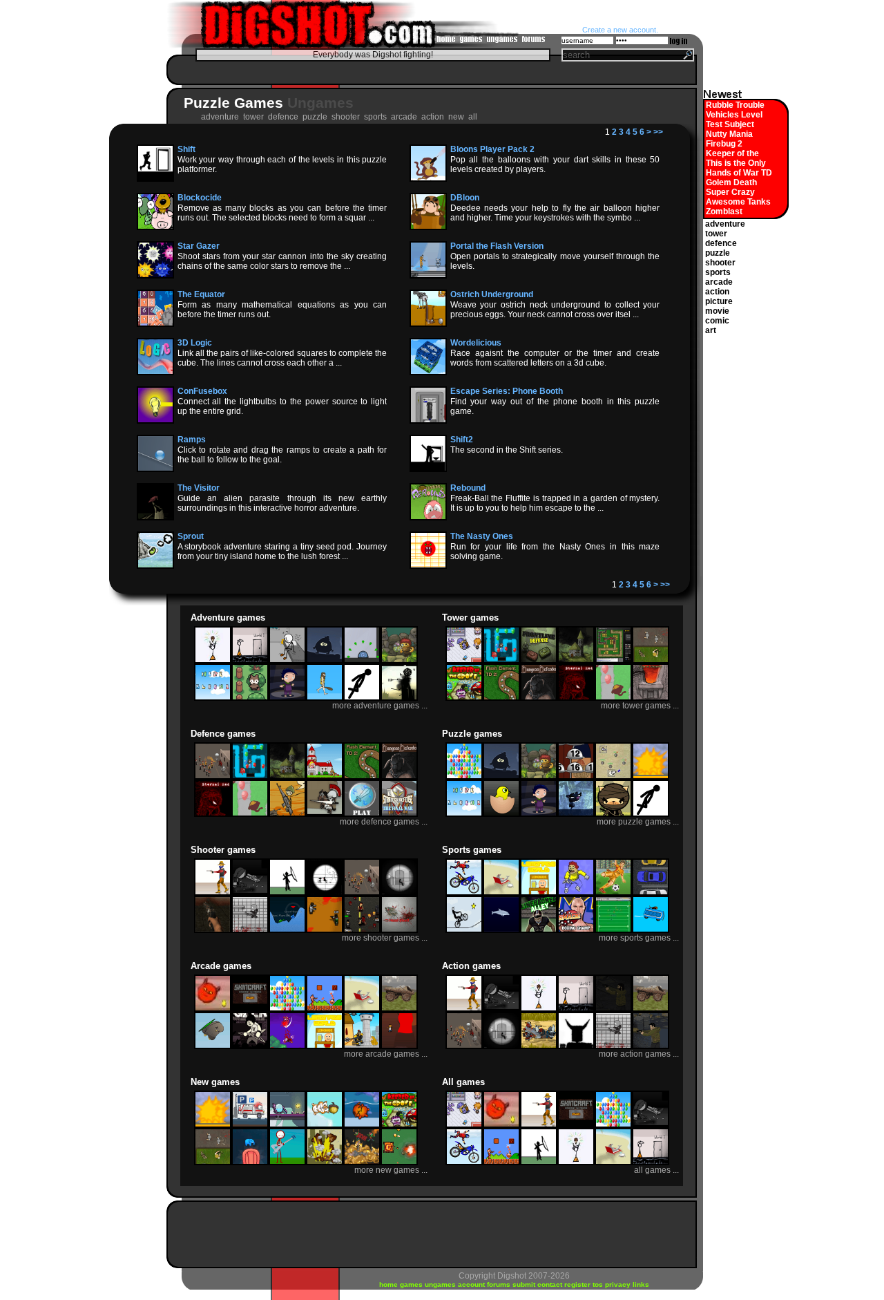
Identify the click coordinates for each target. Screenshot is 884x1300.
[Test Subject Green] (287, 1125)
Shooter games (223, 850)
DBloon (464, 197)
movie (717, 311)
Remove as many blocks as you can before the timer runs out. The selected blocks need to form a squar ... (282, 213)
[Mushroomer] (399, 661)
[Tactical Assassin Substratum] (324, 893)
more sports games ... (639, 938)
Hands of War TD (739, 173)
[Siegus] (538, 1046)
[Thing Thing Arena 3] (250, 930)
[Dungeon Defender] (538, 698)
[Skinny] (399, 698)
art (710, 330)
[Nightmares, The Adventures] (287, 698)
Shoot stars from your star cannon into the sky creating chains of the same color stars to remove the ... (282, 261)
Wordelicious (475, 343)
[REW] (576, 814)
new (457, 117)
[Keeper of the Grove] (464, 698)
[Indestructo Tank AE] (399, 1009)
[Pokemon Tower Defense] (464, 661)
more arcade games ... (385, 1054)
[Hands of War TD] (650, 661)
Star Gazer (198, 246)
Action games (471, 966)
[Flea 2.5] (362, 661)
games (412, 1284)
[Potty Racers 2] (650, 930)
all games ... (656, 1170)
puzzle (717, 253)
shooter (720, 262)
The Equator (201, 294)
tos (599, 1284)
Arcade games (221, 966)
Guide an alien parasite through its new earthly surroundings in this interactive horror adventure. (282, 503)
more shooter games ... (384, 938)
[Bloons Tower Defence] (613, 698)
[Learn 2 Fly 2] (212, 1046)
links (641, 1284)
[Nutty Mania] (324, 1125)
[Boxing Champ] (576, 930)
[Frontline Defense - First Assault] (538, 661)
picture (719, 301)
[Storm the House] (287, 814)
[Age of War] (324, 698)
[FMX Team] (464, 893)
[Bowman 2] (287, 893)
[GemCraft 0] (650, 698)
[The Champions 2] (613, 893)
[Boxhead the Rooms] (324, 930)
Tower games (470, 617)
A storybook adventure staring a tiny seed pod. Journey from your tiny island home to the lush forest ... (282, 551)
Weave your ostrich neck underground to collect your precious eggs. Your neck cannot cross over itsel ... (555, 309)
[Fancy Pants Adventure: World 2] (212, 661)
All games (463, 1082)
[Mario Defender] (324, 777)
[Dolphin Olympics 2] (501, 893)
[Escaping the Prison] (287, 661)
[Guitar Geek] (250, 1046)
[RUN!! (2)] (362, 698)
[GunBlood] (212, 893)
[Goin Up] (287, 1046)
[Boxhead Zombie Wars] (576, 1046)
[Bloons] (464, 777)
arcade (719, 282)
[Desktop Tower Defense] (613, 777)
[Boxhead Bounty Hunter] (362, 930)
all (473, 117)
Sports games (471, 850)
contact (550, 1284)
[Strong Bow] (324, 814)
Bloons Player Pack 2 (492, 149)
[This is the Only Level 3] (250, 1162)
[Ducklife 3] (501, 814)
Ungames (320, 103)
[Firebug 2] (362, 1125)
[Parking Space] (650, 893)
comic (717, 321)
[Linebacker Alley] (538, 930)
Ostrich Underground (491, 294)
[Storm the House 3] (212, 777)
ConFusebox (202, 391)
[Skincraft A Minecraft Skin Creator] (250, 1009)
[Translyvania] (324, 661)
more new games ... (390, 1170)
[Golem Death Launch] (324, 1162)
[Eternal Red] (576, 698)
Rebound (468, 488)
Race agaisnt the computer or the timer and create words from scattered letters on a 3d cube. (555, 358)
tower (716, 233)
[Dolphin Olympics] (501, 930)
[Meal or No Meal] (576, 777)
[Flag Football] (613, 930)
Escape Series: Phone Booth (506, 391)
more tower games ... (640, 705)
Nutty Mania (729, 134)
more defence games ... (383, 822)
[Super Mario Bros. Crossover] (324, 1009)
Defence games (223, 733)
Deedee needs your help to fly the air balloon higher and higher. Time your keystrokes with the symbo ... (555, 213)
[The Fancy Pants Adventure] (250, 661)
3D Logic (194, 343)
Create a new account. (620, 30)
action (717, 291)
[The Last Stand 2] (613, 1009)
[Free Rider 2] (464, 930)
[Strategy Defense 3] (399, 814)
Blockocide (199, 197)
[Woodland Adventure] (250, 698)
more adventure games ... (379, 705)
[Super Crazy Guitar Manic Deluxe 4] (287, 1162)
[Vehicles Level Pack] (250, 1125)
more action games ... (639, 1054)
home (389, 1284)
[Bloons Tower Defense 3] (501, 661)
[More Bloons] (212, 698)
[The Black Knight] (362, 1046)
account (472, 1284)
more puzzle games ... (638, 822)
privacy (619, 1284)
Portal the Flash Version (497, 246)
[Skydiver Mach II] (576, 893)
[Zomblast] (362, 1162)
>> (658, 132)
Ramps (191, 439)
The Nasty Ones (481, 536)
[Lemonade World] (538, 893)
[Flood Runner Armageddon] (399, 1046)
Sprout (190, 536)
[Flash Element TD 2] (501, 698)
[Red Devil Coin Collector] (212, 1009)
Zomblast (724, 211)
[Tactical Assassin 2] (399, 893)
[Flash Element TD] (613, 661)
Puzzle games (472, 733)
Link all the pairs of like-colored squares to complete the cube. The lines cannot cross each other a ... (282, 358)
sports (718, 272)
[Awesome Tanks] (399, 1162)
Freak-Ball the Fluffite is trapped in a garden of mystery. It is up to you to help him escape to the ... (555, 503)
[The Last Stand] (650, 1046)
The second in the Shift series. (506, 450)
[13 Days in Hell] (212, 930)
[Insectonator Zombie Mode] (399, 930)
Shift (186, 149)
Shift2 (461, 439)
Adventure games (228, 617)
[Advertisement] (428, 69)
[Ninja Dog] (613, 814)
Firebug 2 (724, 144)
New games (215, 1082)
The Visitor (198, 488)
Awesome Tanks (738, 202)
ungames (441, 1284)
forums (499, 1284)
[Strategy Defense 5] (362, 814)
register (578, 1284)
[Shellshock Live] (287, 930)
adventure (725, 224)
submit (524, 1284)
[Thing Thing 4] (250, 893)
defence (721, 243)
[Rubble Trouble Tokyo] (650, 777)
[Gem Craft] (576, 661)
